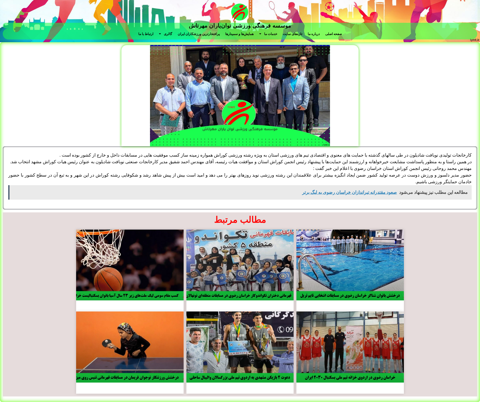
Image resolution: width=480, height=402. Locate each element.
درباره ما (314, 34)
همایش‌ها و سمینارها (239, 34)
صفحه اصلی (333, 34)
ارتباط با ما (145, 34)
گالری (168, 34)
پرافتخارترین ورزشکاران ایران (199, 34)
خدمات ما (270, 34)
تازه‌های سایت (292, 34)
